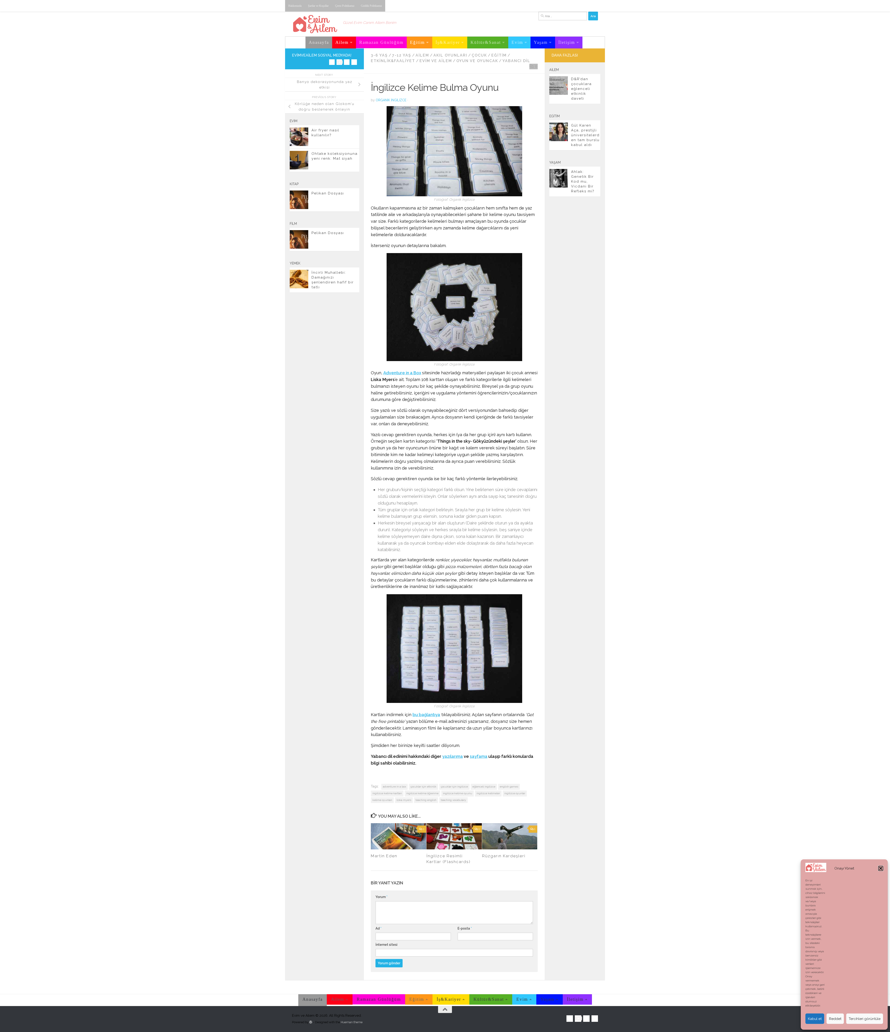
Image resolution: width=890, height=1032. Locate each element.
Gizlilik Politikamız (371, 5)
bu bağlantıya (426, 714)
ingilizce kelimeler (488, 793)
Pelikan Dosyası (328, 193)
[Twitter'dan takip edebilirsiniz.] (347, 62)
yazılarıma (452, 756)
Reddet (835, 1019)
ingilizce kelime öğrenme (422, 793)
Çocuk (479, 55)
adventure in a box (394, 786)
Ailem (342, 42)
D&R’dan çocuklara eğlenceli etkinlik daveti (581, 89)
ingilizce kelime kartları (387, 793)
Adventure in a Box (402, 372)
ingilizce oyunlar (514, 793)
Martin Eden (384, 856)
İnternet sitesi (386, 944)
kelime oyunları (382, 800)
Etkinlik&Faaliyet (393, 61)
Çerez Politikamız (344, 5)
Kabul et (815, 1019)
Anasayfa (319, 42)
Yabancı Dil (516, 61)
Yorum (381, 897)
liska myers (404, 800)
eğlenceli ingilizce (483, 786)
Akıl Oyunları (450, 55)
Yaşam (541, 42)
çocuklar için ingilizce (454, 786)
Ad (378, 928)
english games (509, 786)
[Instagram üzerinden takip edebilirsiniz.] (332, 62)
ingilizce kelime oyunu (457, 793)
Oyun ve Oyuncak (477, 61)
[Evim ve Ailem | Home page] (315, 24)
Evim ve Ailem (436, 61)
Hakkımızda (295, 5)
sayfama (478, 756)
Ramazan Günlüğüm (381, 42)
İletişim (566, 42)
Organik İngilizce (391, 100)
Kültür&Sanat (485, 42)
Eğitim (417, 42)
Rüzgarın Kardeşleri (503, 856)
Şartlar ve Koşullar (318, 5)
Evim (517, 42)
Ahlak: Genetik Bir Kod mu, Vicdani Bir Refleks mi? (582, 181)
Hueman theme (351, 1022)
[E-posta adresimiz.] (354, 62)
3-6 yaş (379, 55)
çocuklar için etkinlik (423, 786)
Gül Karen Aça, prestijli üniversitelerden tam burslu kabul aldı (585, 135)
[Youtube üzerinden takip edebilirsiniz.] (339, 62)
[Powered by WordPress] (310, 1022)
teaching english (426, 800)
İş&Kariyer (447, 42)
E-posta (465, 928)
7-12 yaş (401, 55)
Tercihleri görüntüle (864, 1019)
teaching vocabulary (453, 800)
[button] (880, 868)
